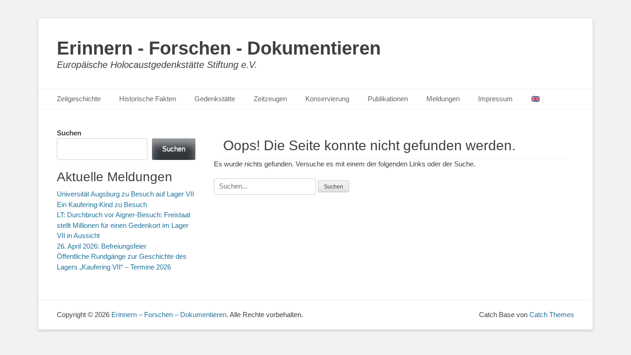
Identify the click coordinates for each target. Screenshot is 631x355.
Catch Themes (551, 314)
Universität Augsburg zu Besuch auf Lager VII (125, 194)
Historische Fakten (147, 99)
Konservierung (327, 99)
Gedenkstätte (214, 99)
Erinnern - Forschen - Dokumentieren (219, 48)
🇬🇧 (535, 99)
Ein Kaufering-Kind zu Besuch (102, 204)
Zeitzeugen (270, 99)
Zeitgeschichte (79, 99)
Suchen (69, 133)
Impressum (495, 99)
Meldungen (443, 99)
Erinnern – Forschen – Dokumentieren (168, 314)
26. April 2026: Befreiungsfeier (101, 246)
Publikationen (388, 99)
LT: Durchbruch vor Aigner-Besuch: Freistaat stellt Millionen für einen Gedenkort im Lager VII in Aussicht (123, 225)
